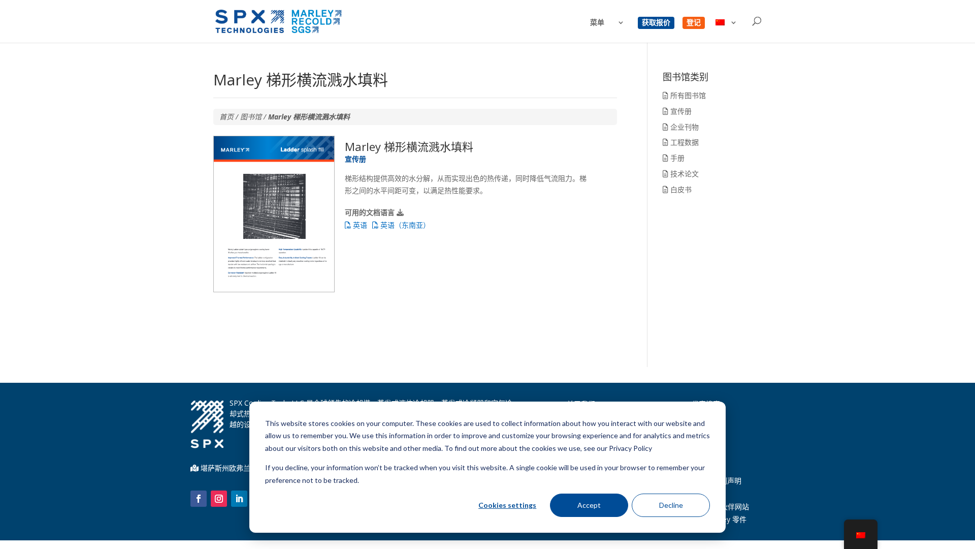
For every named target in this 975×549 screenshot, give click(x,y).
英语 (359, 225)
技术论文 (683, 173)
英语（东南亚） (404, 225)
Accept (589, 505)
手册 (676, 158)
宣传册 (680, 111)
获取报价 (656, 23)
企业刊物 (683, 127)
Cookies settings (507, 505)
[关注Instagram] (219, 499)
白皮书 (680, 189)
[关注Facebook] (198, 499)
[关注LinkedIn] (239, 499)
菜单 (597, 23)
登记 (694, 23)
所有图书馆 (687, 95)
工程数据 (683, 142)
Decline (671, 505)
